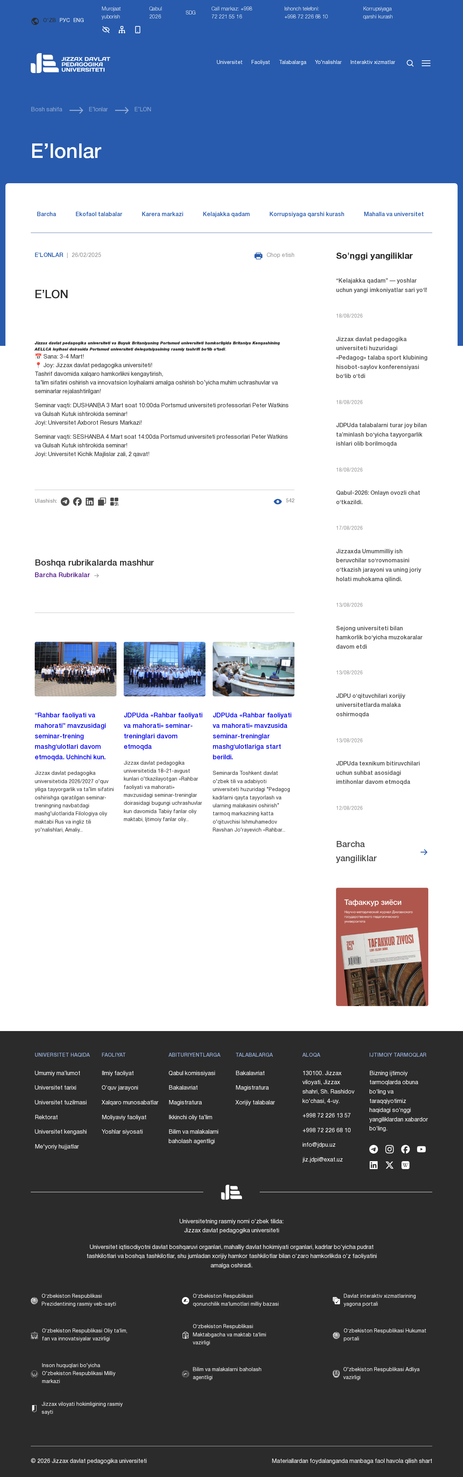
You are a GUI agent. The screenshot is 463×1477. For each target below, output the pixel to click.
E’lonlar (98, 109)
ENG (78, 20)
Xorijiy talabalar (255, 1102)
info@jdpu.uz (319, 1145)
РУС (65, 20)
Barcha (46, 214)
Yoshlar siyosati (122, 1132)
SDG (191, 13)
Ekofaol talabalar (99, 214)
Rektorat (46, 1117)
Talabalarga (292, 62)
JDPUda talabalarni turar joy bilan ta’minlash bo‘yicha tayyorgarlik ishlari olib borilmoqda (381, 435)
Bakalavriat (183, 1088)
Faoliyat (260, 62)
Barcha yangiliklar (356, 852)
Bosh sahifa (46, 109)
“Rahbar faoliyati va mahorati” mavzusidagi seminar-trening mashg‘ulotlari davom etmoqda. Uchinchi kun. (70, 736)
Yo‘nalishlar (328, 62)
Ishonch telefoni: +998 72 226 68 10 (306, 13)
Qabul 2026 (155, 13)
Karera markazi (162, 214)
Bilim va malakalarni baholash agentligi (193, 1137)
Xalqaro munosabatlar (130, 1102)
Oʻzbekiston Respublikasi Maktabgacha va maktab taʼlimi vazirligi (229, 1334)
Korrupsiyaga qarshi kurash (378, 13)
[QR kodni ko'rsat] (116, 501)
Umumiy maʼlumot (57, 1073)
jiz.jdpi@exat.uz (322, 1160)
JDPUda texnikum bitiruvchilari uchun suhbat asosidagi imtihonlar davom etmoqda (378, 773)
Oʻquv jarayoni (120, 1088)
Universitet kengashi (61, 1132)
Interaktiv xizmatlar (373, 62)
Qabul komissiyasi (192, 1073)
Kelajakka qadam (226, 214)
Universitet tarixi (55, 1088)
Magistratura (185, 1102)
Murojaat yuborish (111, 13)
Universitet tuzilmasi (61, 1102)
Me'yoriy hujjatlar (57, 1147)
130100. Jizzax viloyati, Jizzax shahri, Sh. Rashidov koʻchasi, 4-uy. (328, 1087)
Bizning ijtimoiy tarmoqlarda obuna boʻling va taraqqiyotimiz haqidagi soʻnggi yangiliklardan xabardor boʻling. (398, 1101)
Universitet (230, 62)
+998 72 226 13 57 (326, 1116)
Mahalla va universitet (394, 214)
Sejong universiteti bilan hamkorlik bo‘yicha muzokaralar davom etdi (379, 638)
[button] (106, 32)
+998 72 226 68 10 (326, 1130)
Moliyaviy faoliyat (124, 1117)
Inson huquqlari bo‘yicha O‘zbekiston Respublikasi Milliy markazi (78, 1374)
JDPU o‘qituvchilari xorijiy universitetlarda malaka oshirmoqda (370, 705)
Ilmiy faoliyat (118, 1073)
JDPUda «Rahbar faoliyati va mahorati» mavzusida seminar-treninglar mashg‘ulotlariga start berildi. (252, 736)
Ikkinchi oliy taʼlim (190, 1117)
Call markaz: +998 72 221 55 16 (232, 13)
